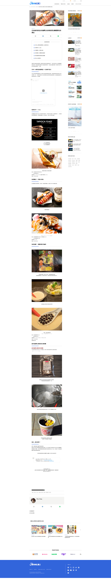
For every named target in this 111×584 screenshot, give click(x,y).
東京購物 (70, 163)
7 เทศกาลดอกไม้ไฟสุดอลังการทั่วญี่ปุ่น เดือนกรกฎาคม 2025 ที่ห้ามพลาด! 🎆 (77, 149)
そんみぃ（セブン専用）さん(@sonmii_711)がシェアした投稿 (40, 104)
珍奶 (44, 492)
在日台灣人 (70, 166)
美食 (32, 492)
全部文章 (78, 10)
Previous (71, 131)
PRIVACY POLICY (48, 569)
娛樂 (40, 492)
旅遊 (76, 163)
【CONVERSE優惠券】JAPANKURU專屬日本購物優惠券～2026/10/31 (78, 59)
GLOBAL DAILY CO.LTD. (41, 569)
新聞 (76, 160)
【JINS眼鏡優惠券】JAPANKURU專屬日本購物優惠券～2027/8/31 (78, 66)
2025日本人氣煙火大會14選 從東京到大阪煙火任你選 (77, 144)
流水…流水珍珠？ (38, 58)
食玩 (50, 492)
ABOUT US (31, 569)
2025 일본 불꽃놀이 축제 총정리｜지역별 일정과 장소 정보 (77, 140)
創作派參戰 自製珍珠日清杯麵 (40, 55)
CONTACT (35, 569)
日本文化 (70, 160)
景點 (79, 160)
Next (80, 529)
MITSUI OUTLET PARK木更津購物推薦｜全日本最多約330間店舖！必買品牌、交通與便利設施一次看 (78, 51)
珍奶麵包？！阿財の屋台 (39, 50)
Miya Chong (39, 499)
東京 (35, 492)
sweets (37, 492)
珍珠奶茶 (47, 492)
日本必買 (73, 163)
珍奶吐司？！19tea (38, 47)
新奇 (42, 492)
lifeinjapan (73, 160)
